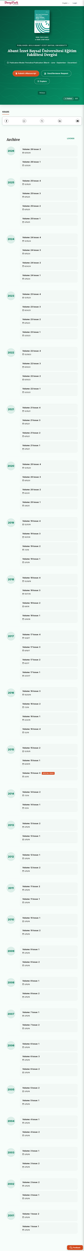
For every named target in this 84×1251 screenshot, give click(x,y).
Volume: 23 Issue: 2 (31, 319)
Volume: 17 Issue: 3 (31, 647)
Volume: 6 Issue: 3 (31, 1056)
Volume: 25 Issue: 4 (31, 181)
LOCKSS (70, 138)
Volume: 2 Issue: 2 (30, 1182)
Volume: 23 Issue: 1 (31, 332)
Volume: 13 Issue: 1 (31, 836)
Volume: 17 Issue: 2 (31, 660)
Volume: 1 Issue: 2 (30, 1214)
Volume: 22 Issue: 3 (31, 363)
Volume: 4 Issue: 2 (31, 1132)
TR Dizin (42, 93)
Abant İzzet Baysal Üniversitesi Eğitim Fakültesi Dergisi (42, 53)
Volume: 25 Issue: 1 (31, 218)
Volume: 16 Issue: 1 (31, 716)
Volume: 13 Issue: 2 (31, 823)
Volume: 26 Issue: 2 (31, 149)
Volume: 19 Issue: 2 (31, 546)
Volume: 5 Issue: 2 (30, 1088)
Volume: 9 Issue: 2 (31, 962)
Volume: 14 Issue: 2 (31, 792)
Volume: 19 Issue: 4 (31, 521)
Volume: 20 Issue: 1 (31, 502)
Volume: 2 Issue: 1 (30, 1195)
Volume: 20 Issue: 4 (31, 464)
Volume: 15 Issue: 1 (31, 760)
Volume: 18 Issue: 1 (31, 615)
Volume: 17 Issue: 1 (31, 672)
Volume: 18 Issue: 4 (31, 578)
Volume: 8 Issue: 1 (30, 981)
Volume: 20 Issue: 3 (31, 477)
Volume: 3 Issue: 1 (30, 1151)
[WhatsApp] (24, 121)
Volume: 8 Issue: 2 (30, 993)
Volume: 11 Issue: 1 (31, 899)
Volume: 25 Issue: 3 (31, 193)
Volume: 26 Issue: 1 (31, 162)
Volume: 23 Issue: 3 (31, 307)
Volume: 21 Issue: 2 (31, 433)
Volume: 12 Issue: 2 (31, 867)
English (64, 3)
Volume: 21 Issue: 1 (31, 445)
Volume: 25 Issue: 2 (31, 206)
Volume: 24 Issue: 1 (31, 275)
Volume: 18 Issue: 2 (31, 603)
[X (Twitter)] (42, 121)
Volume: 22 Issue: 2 (31, 376)
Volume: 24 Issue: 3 (31, 250)
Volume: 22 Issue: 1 (31, 389)
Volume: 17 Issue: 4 (31, 634)
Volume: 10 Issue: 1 (31, 918)
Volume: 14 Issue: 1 (31, 804)
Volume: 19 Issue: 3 (31, 533)
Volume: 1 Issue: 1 (30, 1226)
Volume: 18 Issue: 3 (31, 590)
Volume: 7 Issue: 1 (30, 1012)
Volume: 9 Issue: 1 (30, 949)
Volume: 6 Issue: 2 (31, 1069)
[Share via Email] (78, 121)
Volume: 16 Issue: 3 (31, 691)
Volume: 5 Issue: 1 (30, 1100)
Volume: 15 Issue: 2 (31, 748)
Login (75, 3)
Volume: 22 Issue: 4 (31, 351)
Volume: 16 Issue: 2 (31, 704)
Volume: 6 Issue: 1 (30, 1044)
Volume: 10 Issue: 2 (31, 930)
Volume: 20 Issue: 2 (31, 489)
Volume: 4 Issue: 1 (30, 1119)
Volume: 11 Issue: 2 (31, 886)
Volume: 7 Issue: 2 (30, 1025)
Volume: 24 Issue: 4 (31, 237)
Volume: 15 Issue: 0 (38, 773)
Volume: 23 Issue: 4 (31, 294)
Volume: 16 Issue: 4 (31, 729)
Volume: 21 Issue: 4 (31, 407)
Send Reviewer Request (57, 73)
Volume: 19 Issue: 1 (31, 559)
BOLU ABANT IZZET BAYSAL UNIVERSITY (48, 45)
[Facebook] (6, 121)
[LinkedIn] (60, 121)
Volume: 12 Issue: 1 (31, 855)
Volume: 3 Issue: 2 (30, 1163)
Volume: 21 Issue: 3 (31, 420)
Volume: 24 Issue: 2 (31, 263)
